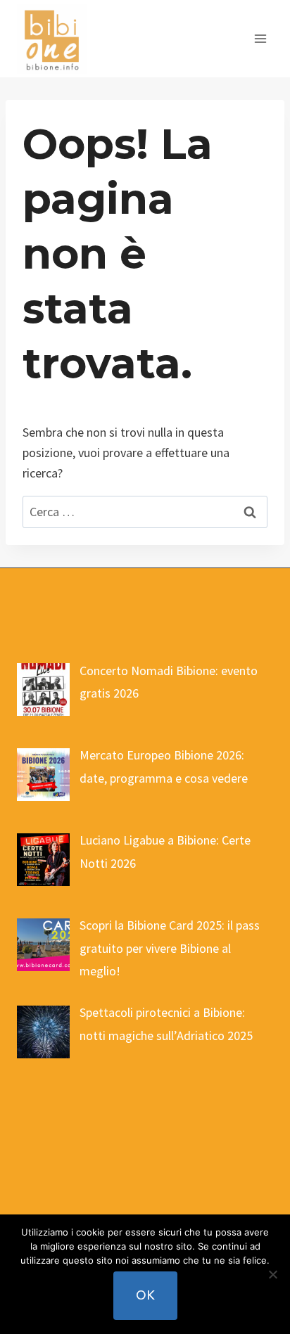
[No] (272, 1274)
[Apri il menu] (260, 38)
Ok (145, 1295)
